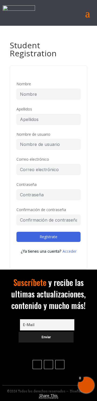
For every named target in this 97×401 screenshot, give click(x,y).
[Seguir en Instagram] (37, 364)
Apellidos (24, 109)
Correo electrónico (32, 159)
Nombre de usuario (33, 134)
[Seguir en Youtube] (48, 364)
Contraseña (26, 184)
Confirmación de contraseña (41, 209)
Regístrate (48, 236)
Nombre (23, 83)
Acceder (70, 251)
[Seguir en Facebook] (59, 364)
